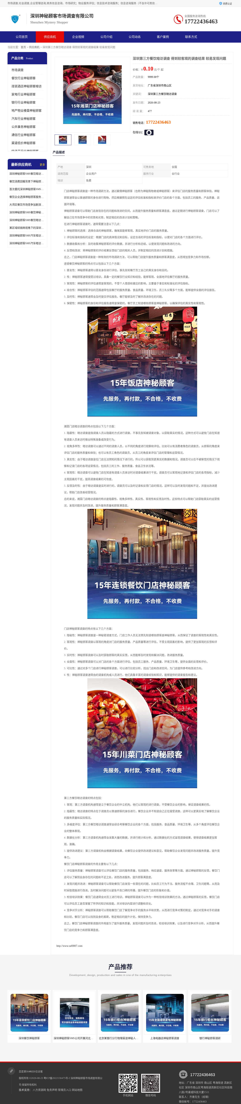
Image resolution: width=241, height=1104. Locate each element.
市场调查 (17, 70)
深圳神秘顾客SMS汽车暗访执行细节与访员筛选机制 (27, 243)
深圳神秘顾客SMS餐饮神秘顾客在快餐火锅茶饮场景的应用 (27, 212)
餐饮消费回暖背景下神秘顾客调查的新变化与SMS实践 (27, 181)
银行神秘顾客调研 (189, 1038)
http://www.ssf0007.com (69, 945)
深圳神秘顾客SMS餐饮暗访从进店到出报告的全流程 (27, 220)
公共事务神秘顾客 (23, 126)
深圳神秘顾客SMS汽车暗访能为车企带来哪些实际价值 (27, 235)
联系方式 (191, 36)
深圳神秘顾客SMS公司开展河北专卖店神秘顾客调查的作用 (67, 1038)
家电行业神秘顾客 (23, 94)
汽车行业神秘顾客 (23, 118)
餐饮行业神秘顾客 (23, 78)
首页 (23, 47)
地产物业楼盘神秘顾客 (26, 110)
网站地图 (77, 1090)
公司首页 (22, 36)
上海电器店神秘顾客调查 (143, 1038)
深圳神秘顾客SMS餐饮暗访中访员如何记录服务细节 (27, 173)
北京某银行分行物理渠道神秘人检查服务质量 (104, 1038)
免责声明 (52, 1090)
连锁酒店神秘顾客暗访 (26, 86)
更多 (42, 164)
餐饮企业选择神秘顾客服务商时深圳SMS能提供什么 (27, 197)
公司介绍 (106, 36)
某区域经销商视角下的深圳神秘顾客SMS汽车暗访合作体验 (27, 227)
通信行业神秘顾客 (23, 135)
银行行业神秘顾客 (23, 102)
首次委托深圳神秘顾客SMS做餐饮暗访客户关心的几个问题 (27, 189)
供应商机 (50, 36)
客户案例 (163, 36)
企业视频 (78, 36)
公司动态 (135, 36)
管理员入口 (64, 1090)
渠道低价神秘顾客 (23, 143)
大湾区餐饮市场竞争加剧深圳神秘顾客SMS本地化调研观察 (27, 204)
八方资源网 (39, 1090)
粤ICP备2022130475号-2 (57, 1078)
